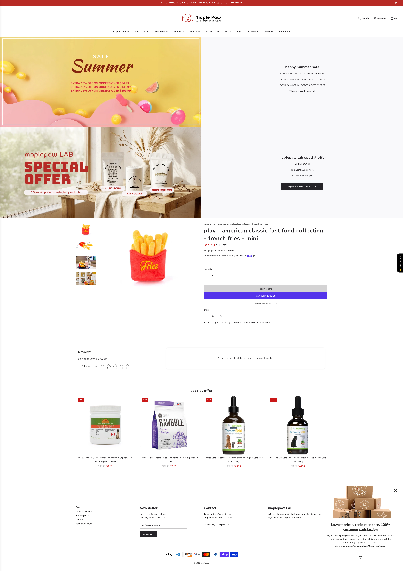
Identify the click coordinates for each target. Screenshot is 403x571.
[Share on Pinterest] (220, 316)
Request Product (84, 523)
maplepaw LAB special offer (302, 186)
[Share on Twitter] (213, 316)
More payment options (266, 303)
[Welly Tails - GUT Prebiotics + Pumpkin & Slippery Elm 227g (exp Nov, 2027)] (105, 425)
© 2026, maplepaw (201, 563)
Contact (79, 519)
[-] (207, 275)
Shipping (208, 250)
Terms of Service (84, 511)
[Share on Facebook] (205, 316)
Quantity (208, 269)
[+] (217, 275)
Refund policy (82, 515)
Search (79, 507)
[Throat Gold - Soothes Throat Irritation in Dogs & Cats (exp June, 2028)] (233, 425)
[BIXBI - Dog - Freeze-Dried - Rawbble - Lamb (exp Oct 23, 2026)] (169, 425)
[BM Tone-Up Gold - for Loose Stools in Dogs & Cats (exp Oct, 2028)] (298, 425)
